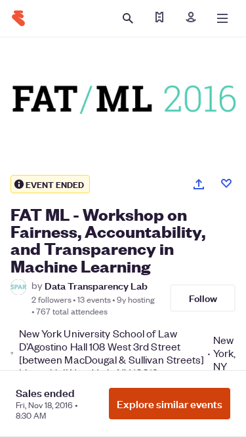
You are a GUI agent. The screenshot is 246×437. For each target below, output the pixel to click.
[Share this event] (199, 184)
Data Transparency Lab (96, 285)
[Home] (18, 18)
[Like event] (226, 183)
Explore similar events (169, 403)
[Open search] (128, 18)
